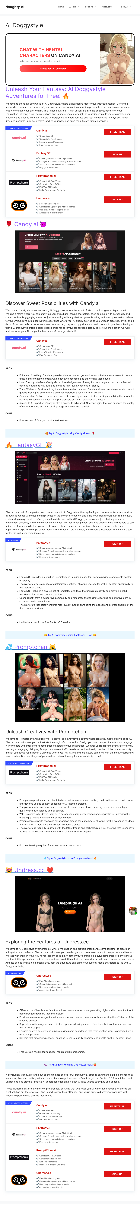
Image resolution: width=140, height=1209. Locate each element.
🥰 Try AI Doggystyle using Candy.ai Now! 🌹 (70, 433)
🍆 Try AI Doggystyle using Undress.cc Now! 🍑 (70, 1064)
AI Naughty (107, 6)
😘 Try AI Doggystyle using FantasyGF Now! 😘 (70, 635)
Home (61, 6)
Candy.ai (42, 130)
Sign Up (117, 154)
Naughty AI (14, 7)
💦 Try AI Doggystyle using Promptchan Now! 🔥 (70, 858)
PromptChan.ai (46, 175)
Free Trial (117, 131)
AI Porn (72, 6)
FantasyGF (43, 153)
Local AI (89, 6)
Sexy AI (124, 6)
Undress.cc (43, 198)
